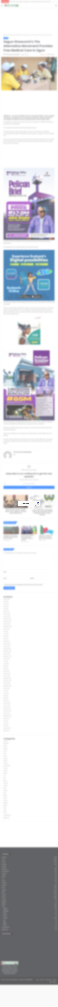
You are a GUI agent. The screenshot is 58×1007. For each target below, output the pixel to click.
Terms (38, 505)
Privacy (36, 505)
